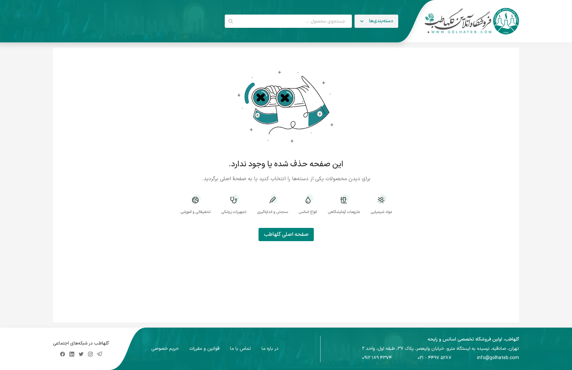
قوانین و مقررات (204, 348)
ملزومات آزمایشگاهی (344, 212)
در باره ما (270, 348)
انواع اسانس (308, 212)
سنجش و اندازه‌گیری (272, 212)
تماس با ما (240, 348)
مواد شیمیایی (381, 212)
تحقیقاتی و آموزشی (195, 212)
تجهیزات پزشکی (233, 212)
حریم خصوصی (165, 348)
